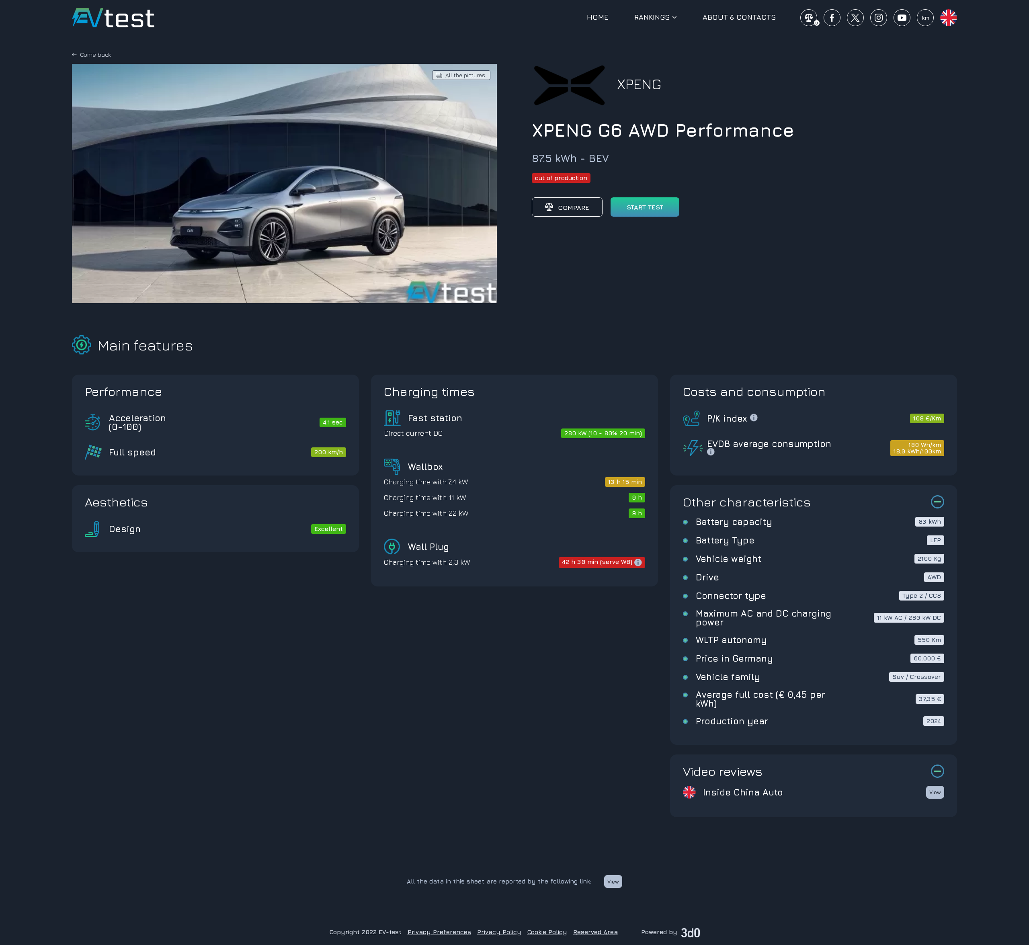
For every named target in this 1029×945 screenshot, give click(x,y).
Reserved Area (595, 932)
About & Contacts (739, 17)
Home (598, 17)
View (935, 792)
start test (645, 207)
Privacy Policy (499, 932)
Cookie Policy (547, 932)
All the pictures (465, 75)
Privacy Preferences (439, 932)
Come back (95, 54)
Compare (573, 207)
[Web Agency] (690, 932)
